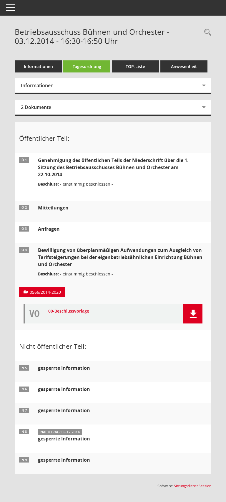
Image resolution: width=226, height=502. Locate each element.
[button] (192, 313)
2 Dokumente (36, 107)
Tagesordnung (87, 66)
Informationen (38, 66)
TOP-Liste (135, 66)
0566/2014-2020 (45, 292)
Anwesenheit (184, 66)
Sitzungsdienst (192, 485)
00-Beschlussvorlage (68, 311)
